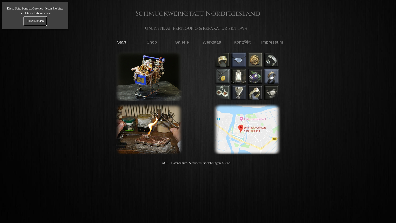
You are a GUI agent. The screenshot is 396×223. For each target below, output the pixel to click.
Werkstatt (212, 42)
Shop (152, 42)
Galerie (182, 42)
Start (121, 42)
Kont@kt (242, 42)
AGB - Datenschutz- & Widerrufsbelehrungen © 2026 (196, 163)
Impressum (272, 42)
